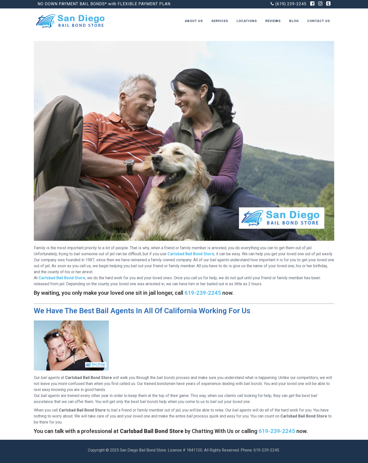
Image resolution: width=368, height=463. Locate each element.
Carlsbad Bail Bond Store (190, 254)
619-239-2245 (203, 293)
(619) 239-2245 (290, 4)
